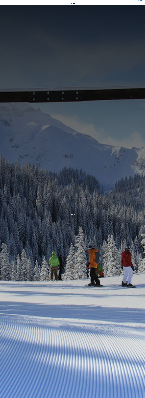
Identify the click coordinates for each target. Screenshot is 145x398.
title (65, 199)
